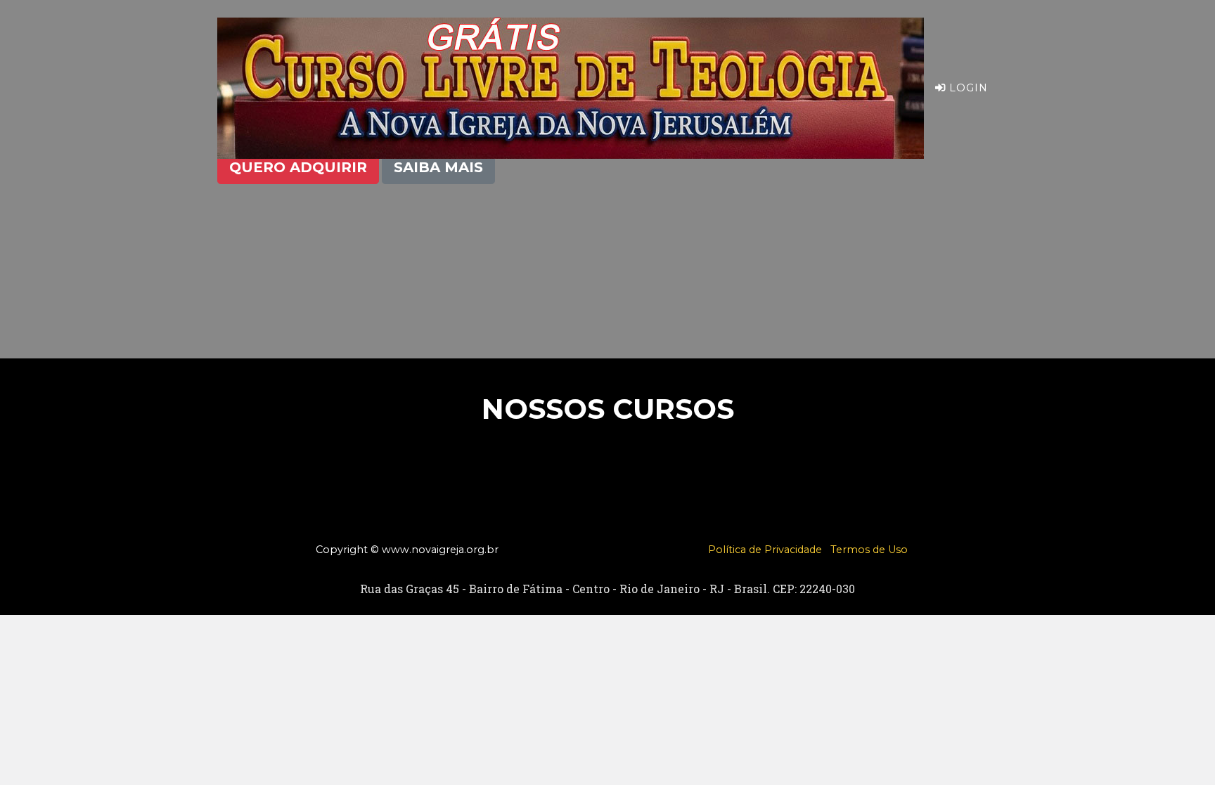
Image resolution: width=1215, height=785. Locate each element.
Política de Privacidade (765, 549)
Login (967, 88)
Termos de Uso (869, 549)
